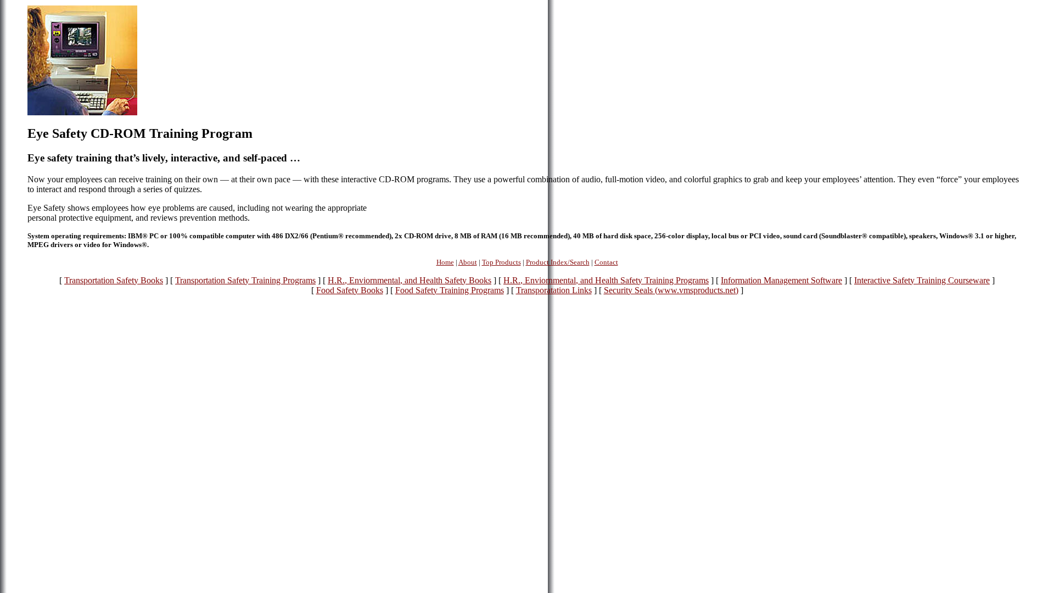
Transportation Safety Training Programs (245, 280)
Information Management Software (781, 280)
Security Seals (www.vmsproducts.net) (671, 290)
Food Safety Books (349, 290)
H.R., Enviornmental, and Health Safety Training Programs (606, 280)
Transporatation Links (554, 290)
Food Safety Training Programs (449, 290)
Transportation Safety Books (113, 280)
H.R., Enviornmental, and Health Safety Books (409, 280)
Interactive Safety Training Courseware (922, 280)
